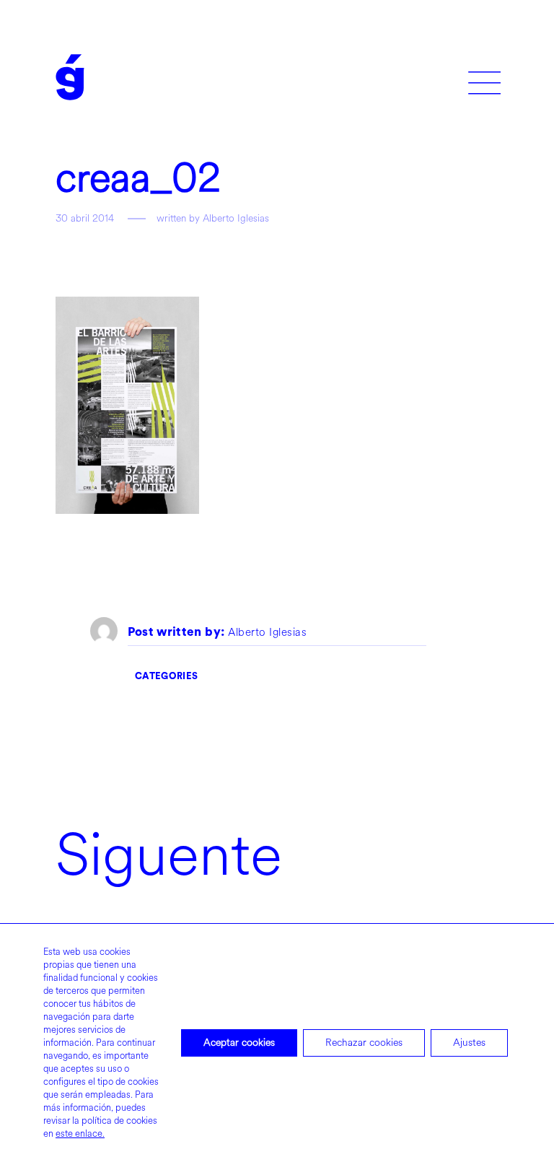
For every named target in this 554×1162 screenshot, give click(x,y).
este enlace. (80, 1133)
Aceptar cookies (239, 1042)
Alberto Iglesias (267, 633)
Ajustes (469, 1042)
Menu (484, 77)
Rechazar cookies (364, 1042)
